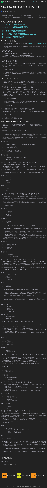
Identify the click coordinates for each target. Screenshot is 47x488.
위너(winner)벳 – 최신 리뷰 (7, 458)
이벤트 (37, 1)
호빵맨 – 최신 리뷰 (11, 475)
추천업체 (23, 1)
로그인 (11, 464)
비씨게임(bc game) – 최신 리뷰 (7, 457)
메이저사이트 (17, 1)
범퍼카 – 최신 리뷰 (26, 475)
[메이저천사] (2, 1)
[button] (46, 1)
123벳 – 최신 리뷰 (40, 475)
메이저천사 (7, 1)
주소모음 (28, 1)
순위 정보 (33, 1)
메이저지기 (5, 11)
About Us (42, 1)
